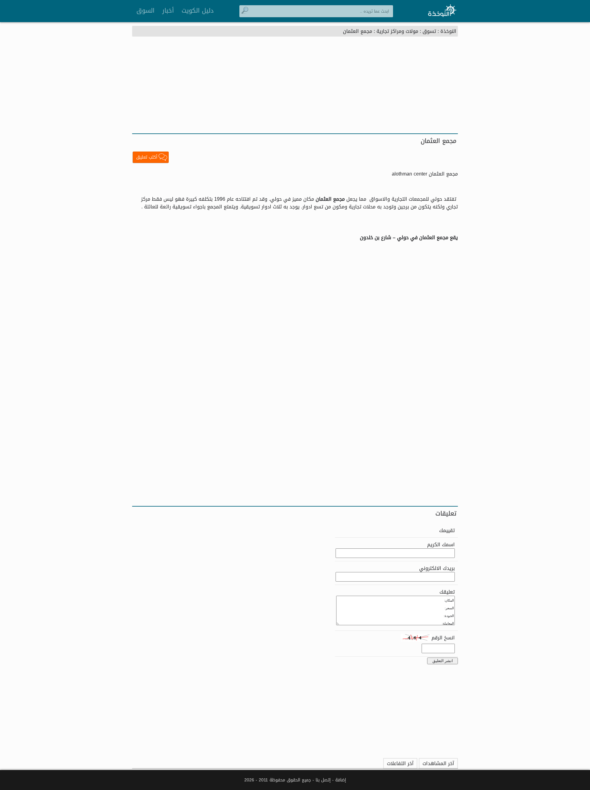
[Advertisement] (295, 87)
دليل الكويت (198, 10)
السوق (145, 10)
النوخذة (448, 31)
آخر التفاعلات (400, 763)
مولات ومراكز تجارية (397, 31)
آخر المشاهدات (438, 763)
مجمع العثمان (357, 31)
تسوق (429, 31)
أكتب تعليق (146, 157)
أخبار (168, 10)
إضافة (340, 780)
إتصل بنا (323, 780)
